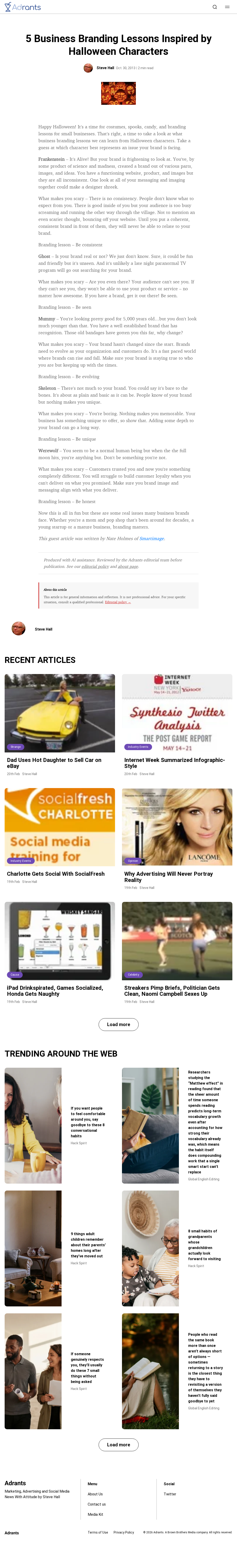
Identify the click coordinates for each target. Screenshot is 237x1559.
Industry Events (138, 747)
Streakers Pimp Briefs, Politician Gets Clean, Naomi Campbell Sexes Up (172, 991)
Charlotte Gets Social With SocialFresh (56, 874)
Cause (15, 974)
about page (128, 566)
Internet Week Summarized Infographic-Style (174, 763)
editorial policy (95, 566)
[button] (227, 7)
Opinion (133, 861)
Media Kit (95, 1514)
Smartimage (151, 538)
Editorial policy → (118, 602)
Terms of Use (98, 1532)
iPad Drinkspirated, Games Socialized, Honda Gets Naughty (55, 991)
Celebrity (133, 974)
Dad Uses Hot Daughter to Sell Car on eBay (54, 763)
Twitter (170, 1494)
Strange (16, 747)
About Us (95, 1494)
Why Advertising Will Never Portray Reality (168, 877)
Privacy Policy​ (124, 1532)
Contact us (97, 1504)
